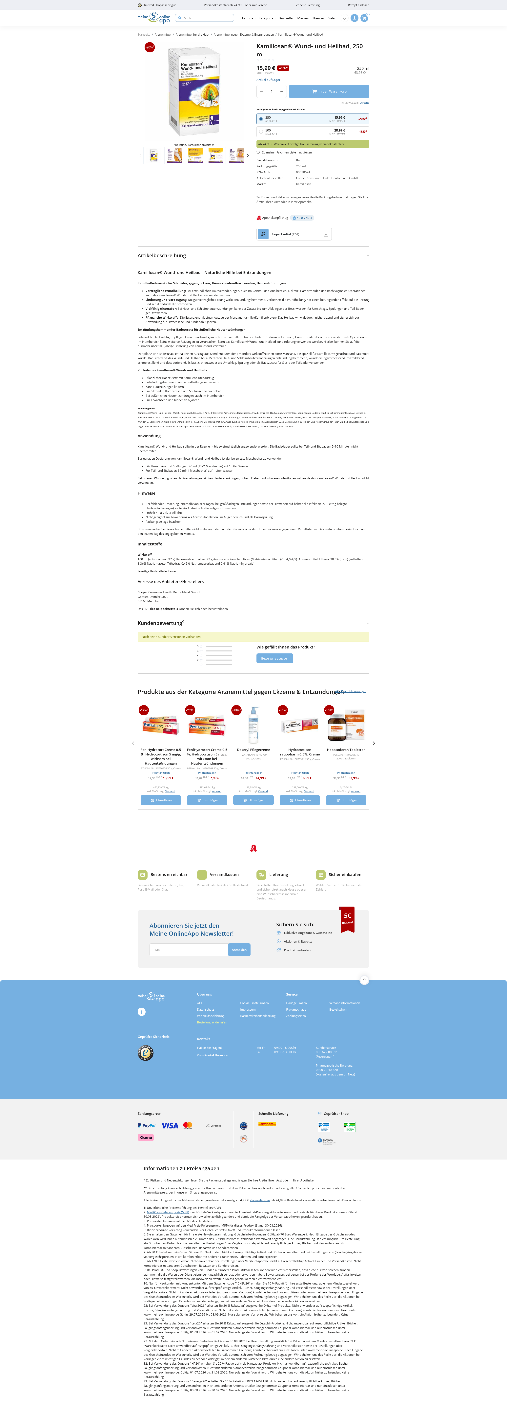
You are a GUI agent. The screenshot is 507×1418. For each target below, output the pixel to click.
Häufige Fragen (296, 1003)
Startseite (144, 34)
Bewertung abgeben (275, 658)
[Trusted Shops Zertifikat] (145, 1053)
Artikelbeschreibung (162, 255)
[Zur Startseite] (154, 18)
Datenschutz (205, 1009)
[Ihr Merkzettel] (345, 18)
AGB (200, 1003)
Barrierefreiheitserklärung (257, 1016)
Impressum (248, 1009)
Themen (318, 18)
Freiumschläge (296, 1009)
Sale (331, 18)
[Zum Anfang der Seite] (364, 980)
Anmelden (239, 950)
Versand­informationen (344, 1003)
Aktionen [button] (248, 18)
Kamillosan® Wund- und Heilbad (300, 34)
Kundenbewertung (161, 622)
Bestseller (286, 18)
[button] (248, 155)
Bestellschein (338, 1009)
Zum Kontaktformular (213, 1055)
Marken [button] (303, 18)
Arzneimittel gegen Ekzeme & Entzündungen (244, 34)
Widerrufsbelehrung (210, 1016)
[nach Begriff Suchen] (178, 18)
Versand (364, 102)
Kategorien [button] (267, 18)
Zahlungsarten (296, 1016)
